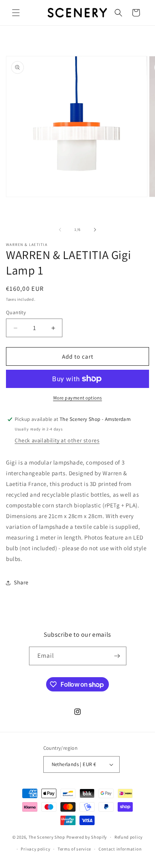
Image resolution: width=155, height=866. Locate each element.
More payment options (77, 398)
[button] (16, 12)
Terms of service (74, 849)
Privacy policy (35, 849)
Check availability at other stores (57, 440)
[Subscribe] (117, 656)
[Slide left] (60, 229)
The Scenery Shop (47, 837)
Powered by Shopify (86, 837)
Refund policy (128, 837)
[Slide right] (95, 229)
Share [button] (21, 582)
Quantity (16, 312)
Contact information (120, 849)
